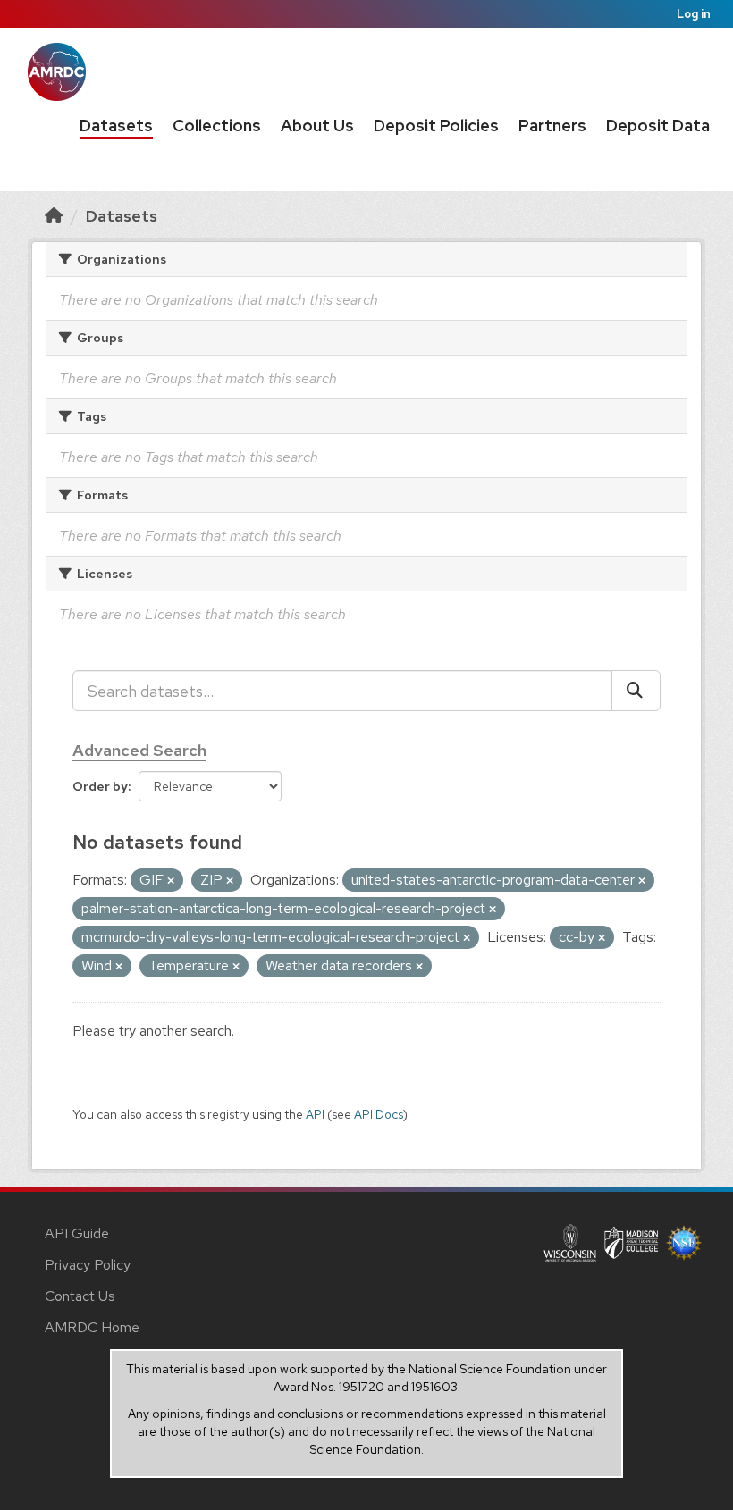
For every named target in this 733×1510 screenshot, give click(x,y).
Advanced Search (139, 750)
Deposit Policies (436, 125)
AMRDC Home (92, 1327)
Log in (694, 13)
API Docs (378, 1114)
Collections (217, 125)
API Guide (77, 1233)
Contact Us (80, 1296)
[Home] (54, 216)
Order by (100, 786)
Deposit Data (658, 125)
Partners (552, 125)
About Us (317, 125)
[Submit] (636, 690)
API (315, 1114)
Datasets (116, 125)
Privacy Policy (88, 1264)
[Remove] (170, 881)
